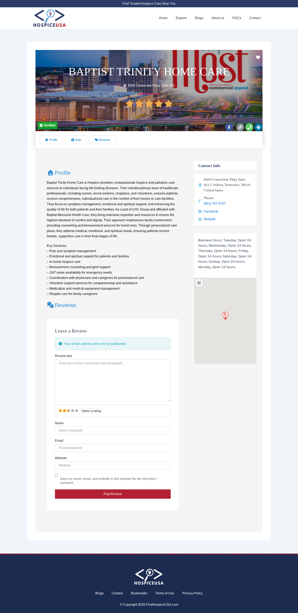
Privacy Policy (192, 593)
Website (61, 458)
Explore (181, 18)
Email (59, 440)
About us (217, 18)
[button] (47, 125)
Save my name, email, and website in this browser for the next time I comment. (108, 481)
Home (163, 18)
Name (59, 423)
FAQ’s (236, 18)
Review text (63, 356)
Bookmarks (139, 593)
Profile (63, 173)
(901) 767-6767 (215, 203)
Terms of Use (164, 593)
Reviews (65, 305)
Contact (254, 18)
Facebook (211, 211)
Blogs (199, 18)
